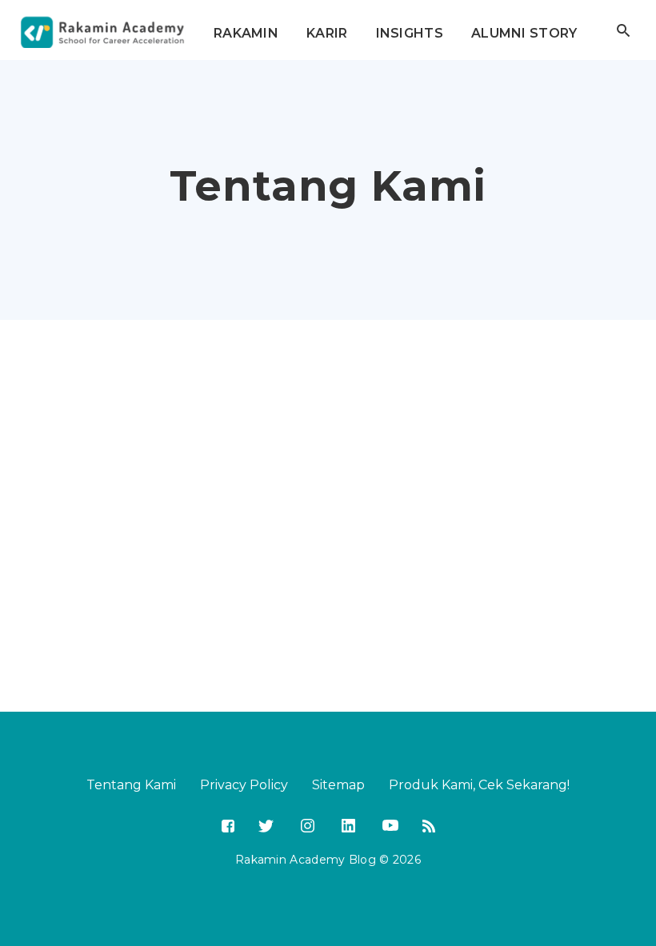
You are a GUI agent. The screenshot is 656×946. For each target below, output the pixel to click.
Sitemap (338, 784)
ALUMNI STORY (524, 33)
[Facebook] (228, 827)
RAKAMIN (246, 33)
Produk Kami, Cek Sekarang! (479, 784)
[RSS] (428, 827)
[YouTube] (388, 825)
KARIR (327, 33)
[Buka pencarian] (623, 30)
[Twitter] (266, 827)
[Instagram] (306, 824)
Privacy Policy (244, 784)
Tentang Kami (131, 784)
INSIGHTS (409, 33)
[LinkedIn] (346, 824)
